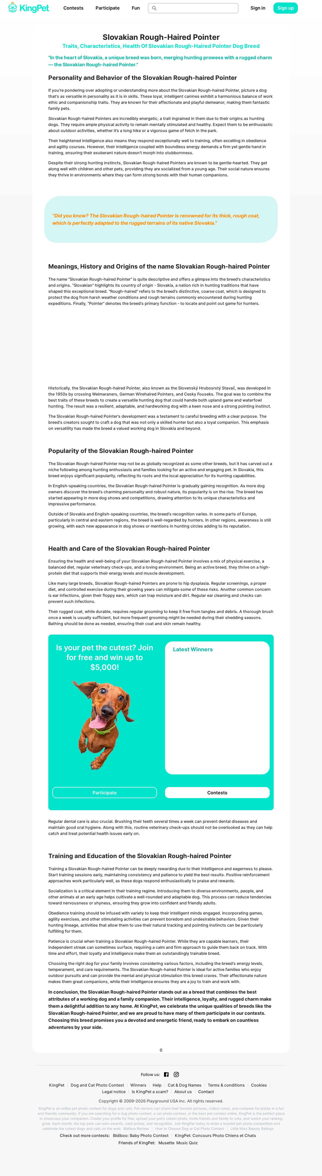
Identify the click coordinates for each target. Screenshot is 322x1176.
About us (183, 1092)
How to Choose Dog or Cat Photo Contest (189, 1129)
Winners (138, 1085)
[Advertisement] (161, 345)
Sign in (258, 8)
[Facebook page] (166, 1074)
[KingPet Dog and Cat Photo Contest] (28, 8)
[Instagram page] (176, 1074)
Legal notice (114, 1092)
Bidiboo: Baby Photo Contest (141, 1135)
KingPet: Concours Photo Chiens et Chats (215, 1135)
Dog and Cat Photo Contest (97, 1085)
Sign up (285, 8)
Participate (108, 8)
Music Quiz (187, 1143)
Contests (73, 8)
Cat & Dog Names (185, 1085)
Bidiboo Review (136, 1129)
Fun (136, 8)
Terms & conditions (226, 1085)
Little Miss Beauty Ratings (252, 1129)
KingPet (56, 1085)
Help (157, 1085)
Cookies (259, 1085)
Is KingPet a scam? (150, 1092)
